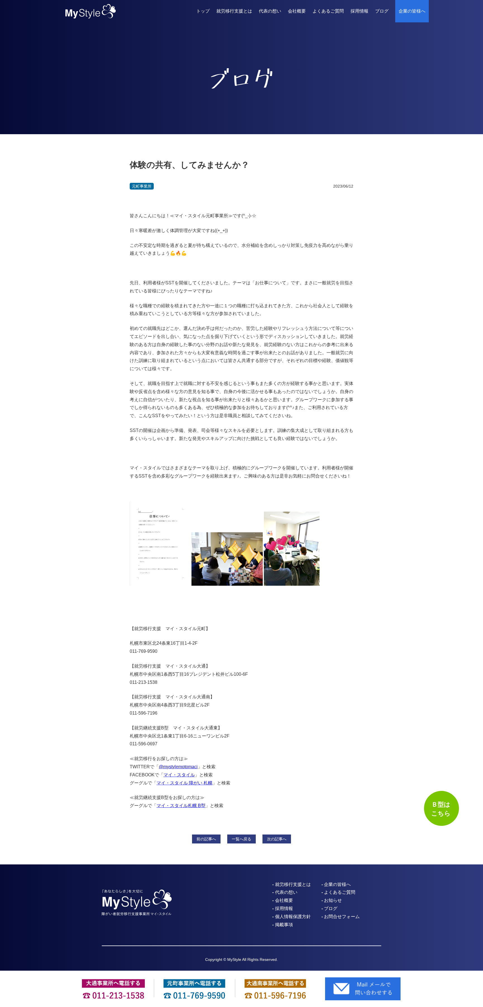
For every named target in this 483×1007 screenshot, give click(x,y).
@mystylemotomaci (178, 766)
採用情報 (359, 11)
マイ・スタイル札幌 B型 (181, 805)
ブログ (382, 11)
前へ (206, 839)
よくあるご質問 (328, 11)
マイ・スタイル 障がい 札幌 (184, 783)
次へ (277, 839)
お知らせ (333, 900)
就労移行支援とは (234, 11)
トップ (203, 11)
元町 (141, 186)
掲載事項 (284, 924)
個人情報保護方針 (293, 916)
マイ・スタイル (179, 774)
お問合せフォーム (342, 916)
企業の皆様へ (412, 11)
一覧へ (241, 839)
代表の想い (270, 11)
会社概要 (297, 11)
